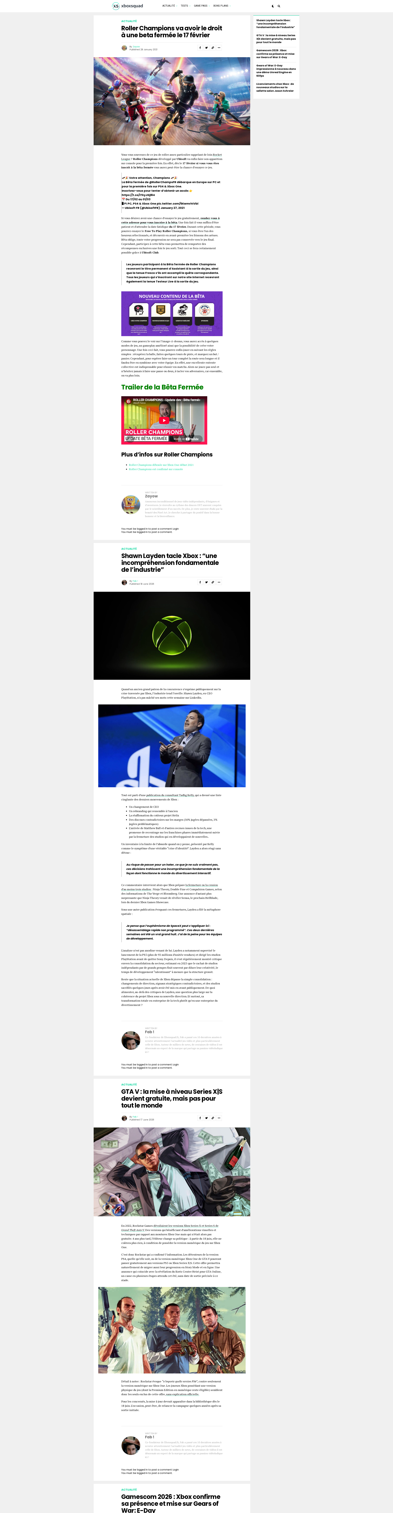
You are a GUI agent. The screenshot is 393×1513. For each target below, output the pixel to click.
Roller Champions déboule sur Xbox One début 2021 (161, 465)
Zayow (136, 46)
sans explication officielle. (182, 1394)
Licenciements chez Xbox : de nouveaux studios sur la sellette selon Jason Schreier (275, 87)
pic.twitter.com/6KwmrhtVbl (177, 203)
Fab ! (135, 581)
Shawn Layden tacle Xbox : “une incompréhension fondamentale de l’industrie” (275, 24)
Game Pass (200, 5)
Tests (184, 5)
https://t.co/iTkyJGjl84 (138, 195)
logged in (142, 532)
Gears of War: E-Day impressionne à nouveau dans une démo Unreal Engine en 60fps (276, 71)
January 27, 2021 (173, 208)
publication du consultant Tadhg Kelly (170, 795)
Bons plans (220, 5)
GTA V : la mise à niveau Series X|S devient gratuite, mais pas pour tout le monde (276, 39)
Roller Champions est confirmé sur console (156, 469)
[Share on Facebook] (200, 47)
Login (176, 529)
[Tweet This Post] (206, 47)
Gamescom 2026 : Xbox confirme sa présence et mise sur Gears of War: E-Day (275, 54)
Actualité (168, 5)
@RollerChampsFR (162, 182)
